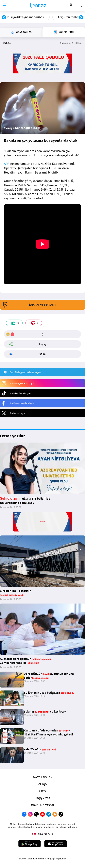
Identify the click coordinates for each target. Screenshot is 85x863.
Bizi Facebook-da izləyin (22, 403)
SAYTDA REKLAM (42, 777)
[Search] (80, 5)
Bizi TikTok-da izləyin (20, 393)
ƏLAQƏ (42, 784)
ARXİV (42, 791)
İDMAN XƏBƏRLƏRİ (42, 304)
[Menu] (5, 6)
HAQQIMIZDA (42, 798)
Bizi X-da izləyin (18, 413)
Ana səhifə (65, 42)
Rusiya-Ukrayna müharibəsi (25, 17)
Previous (4, 17)
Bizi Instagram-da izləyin (22, 383)
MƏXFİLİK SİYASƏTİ (42, 805)
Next (81, 17)
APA (6, 163)
